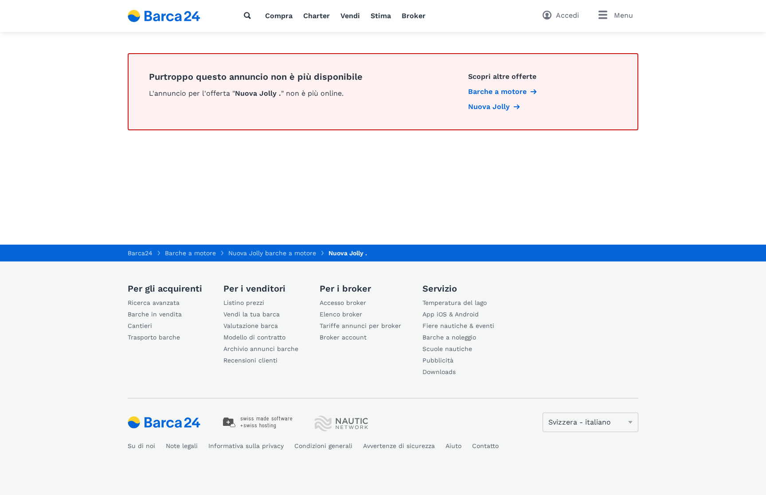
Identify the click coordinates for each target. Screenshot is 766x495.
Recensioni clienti (250, 360)
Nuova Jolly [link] (489, 106)
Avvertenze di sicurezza (399, 445)
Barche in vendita (155, 314)
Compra (279, 16)
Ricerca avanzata (154, 302)
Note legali (182, 445)
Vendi (350, 16)
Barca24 (140, 253)
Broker (414, 16)
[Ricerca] (249, 15)
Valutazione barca (250, 325)
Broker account (343, 337)
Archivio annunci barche (260, 348)
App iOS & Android (450, 314)
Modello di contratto (254, 337)
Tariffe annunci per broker (360, 325)
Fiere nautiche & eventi (458, 325)
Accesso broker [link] (343, 302)
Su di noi (141, 445)
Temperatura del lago (454, 302)
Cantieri (140, 325)
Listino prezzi (243, 302)
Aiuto (453, 445)
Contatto (485, 445)
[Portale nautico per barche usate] (171, 16)
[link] (257, 422)
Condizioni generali (323, 445)
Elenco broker (341, 314)
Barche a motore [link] (497, 91)
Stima (381, 16)
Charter (316, 16)
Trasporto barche (154, 337)
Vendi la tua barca (251, 314)
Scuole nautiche (447, 348)
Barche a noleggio (449, 337)
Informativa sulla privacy (246, 445)
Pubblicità (437, 360)
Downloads (439, 371)
